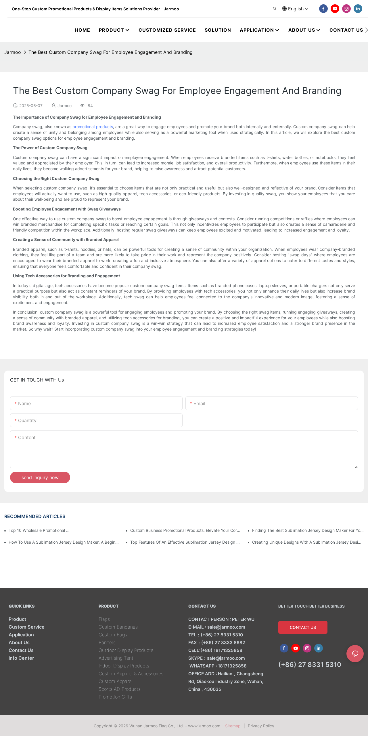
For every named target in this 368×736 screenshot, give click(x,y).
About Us (19, 642)
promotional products (92, 126)
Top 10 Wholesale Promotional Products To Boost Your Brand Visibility (40, 530)
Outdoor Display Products (126, 650)
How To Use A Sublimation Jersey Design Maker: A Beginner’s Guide (64, 542)
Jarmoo (12, 52)
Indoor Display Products (124, 666)
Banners (107, 642)
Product (17, 619)
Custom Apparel (116, 681)
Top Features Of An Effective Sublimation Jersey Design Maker (186, 542)
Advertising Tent (116, 658)
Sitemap (234, 725)
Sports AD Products (120, 689)
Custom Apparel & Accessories (131, 673)
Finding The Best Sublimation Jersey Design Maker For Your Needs (308, 530)
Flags (104, 619)
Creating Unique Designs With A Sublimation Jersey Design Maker (308, 542)
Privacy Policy (261, 725)
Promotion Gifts (115, 697)
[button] (366, 30)
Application (21, 635)
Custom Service (27, 627)
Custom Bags (113, 635)
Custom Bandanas (118, 627)
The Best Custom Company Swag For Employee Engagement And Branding (110, 52)
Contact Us (21, 650)
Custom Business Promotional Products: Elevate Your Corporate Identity (186, 530)
